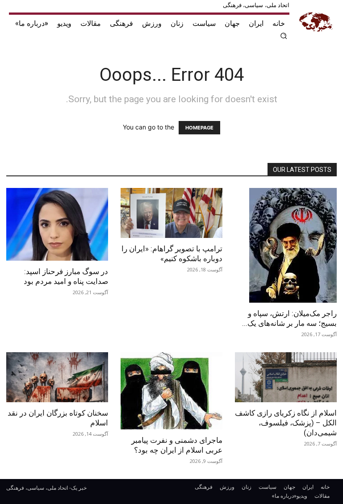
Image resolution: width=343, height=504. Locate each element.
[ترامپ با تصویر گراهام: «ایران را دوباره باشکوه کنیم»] (171, 213)
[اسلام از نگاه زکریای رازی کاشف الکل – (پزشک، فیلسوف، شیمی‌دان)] (286, 377)
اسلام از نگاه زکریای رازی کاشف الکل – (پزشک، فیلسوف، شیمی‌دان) (286, 422)
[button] (284, 36)
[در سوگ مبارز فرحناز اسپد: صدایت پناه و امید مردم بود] (57, 224)
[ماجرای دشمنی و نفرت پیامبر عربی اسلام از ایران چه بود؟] (171, 390)
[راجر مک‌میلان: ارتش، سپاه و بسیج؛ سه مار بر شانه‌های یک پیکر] (286, 245)
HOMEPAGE (199, 128)
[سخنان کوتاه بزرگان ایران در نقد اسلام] (57, 377)
